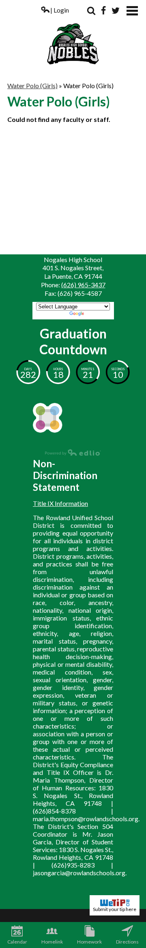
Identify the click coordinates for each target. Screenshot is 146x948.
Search (91, 10)
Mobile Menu (132, 10)
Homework (89, 942)
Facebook (103, 10)
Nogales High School (73, 36)
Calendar (17, 942)
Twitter (115, 10)
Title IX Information (60, 503)
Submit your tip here (114, 909)
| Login (59, 10)
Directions (127, 942)
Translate (99, 314)
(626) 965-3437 (83, 285)
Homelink (52, 942)
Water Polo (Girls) (32, 85)
